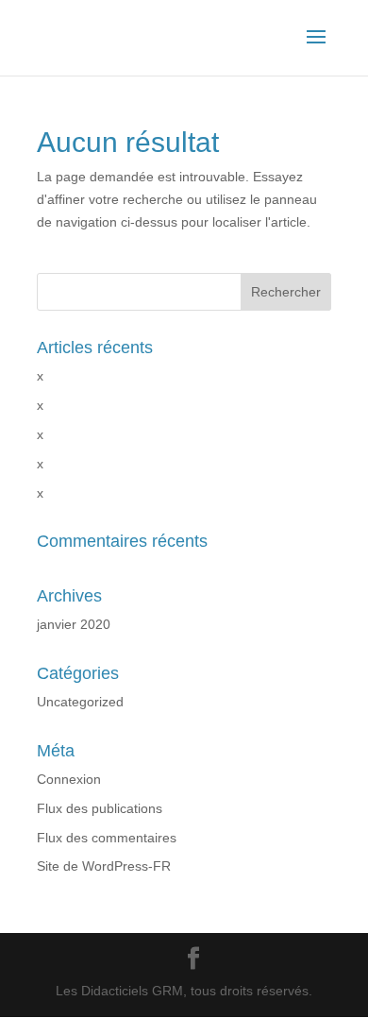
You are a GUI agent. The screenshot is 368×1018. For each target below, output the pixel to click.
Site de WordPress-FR (104, 866)
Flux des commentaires (106, 837)
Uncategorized (80, 701)
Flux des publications (99, 808)
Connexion (69, 779)
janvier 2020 (73, 624)
